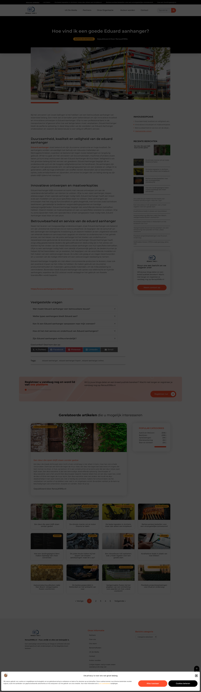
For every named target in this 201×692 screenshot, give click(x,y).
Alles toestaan (153, 683)
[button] (196, 676)
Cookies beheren (183, 683)
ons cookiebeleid (104, 683)
